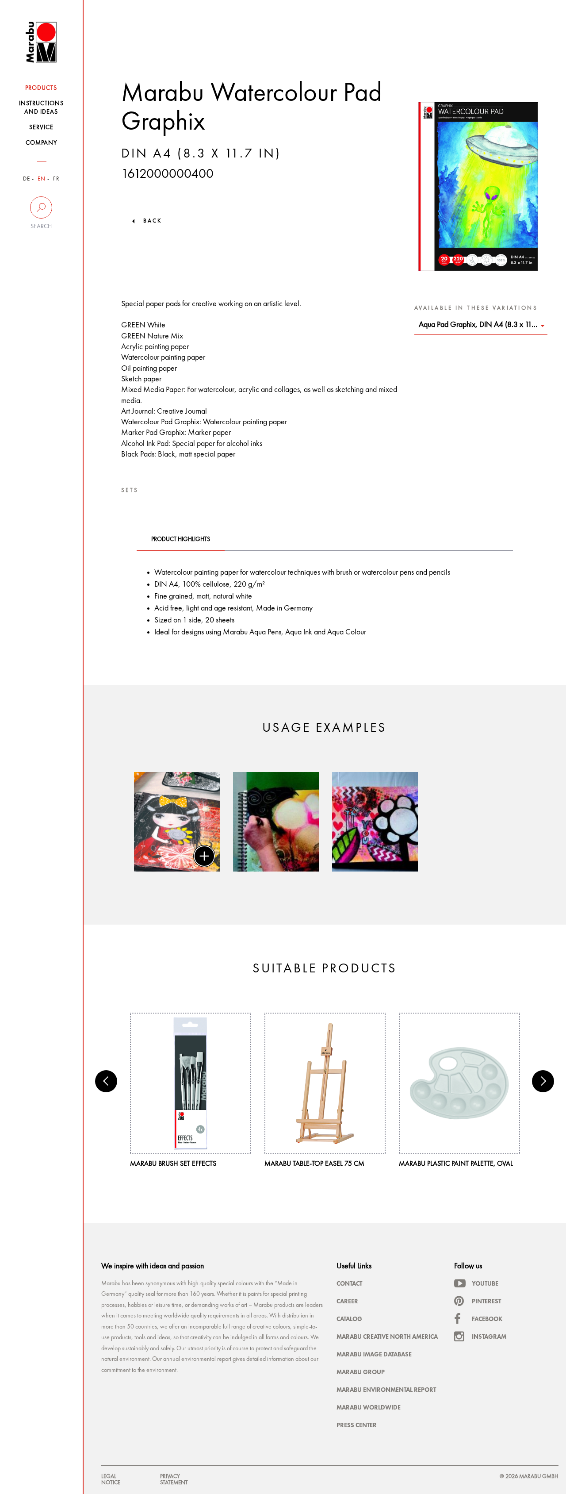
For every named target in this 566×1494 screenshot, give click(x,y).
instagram (489, 1336)
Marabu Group (361, 1372)
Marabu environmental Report (386, 1390)
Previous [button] (106, 1081)
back (152, 221)
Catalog (349, 1319)
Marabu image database (374, 1354)
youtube (485, 1283)
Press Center (357, 1425)
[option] (176, 822)
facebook (487, 1319)
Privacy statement (174, 1480)
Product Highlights (180, 539)
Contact (349, 1283)
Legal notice (110, 1480)
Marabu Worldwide (369, 1407)
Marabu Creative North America (387, 1336)
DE (26, 179)
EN (42, 179)
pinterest (486, 1301)
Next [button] (543, 1081)
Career (347, 1301)
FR (56, 179)
